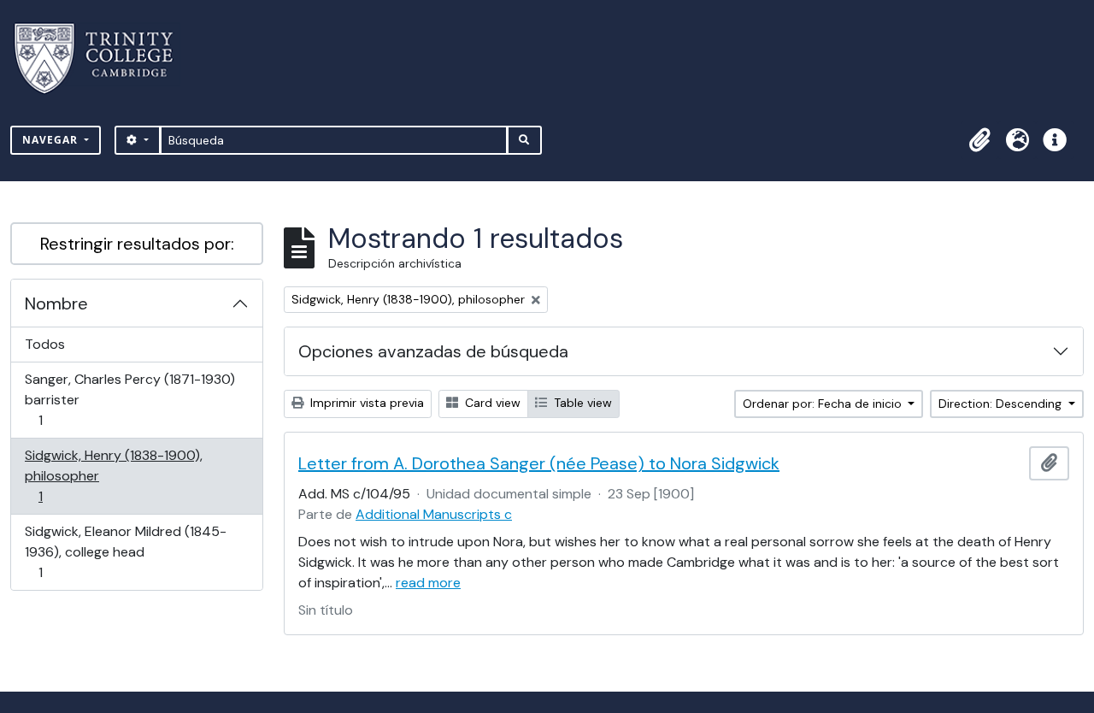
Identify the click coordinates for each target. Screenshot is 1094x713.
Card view (491, 402)
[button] (979, 140)
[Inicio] (104, 58)
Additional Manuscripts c (434, 514)
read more (428, 583)
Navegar (51, 140)
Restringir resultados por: (137, 244)
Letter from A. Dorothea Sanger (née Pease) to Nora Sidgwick (538, 463)
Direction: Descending (1001, 403)
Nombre (56, 303)
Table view (581, 402)
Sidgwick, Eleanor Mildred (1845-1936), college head (125, 551)
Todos (45, 344)
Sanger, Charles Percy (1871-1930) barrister (129, 399)
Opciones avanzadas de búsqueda (433, 351)
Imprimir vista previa (365, 402)
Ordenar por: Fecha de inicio (824, 403)
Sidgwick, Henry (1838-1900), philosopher (113, 475)
